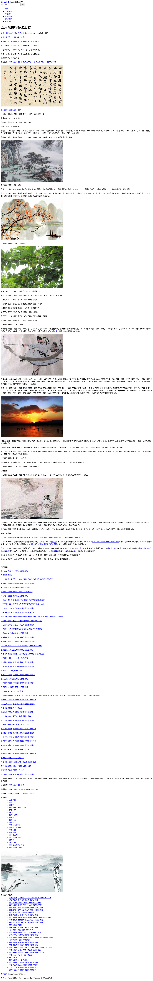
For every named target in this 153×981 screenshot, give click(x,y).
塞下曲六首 (13, 835)
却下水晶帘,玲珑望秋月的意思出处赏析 (23, 962)
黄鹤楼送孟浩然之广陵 (17, 808)
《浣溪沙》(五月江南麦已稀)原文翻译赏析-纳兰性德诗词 (21, 629)
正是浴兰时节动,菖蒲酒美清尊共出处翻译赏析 (18, 666)
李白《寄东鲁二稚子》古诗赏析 (12, 708)
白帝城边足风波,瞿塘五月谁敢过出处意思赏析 (18, 662)
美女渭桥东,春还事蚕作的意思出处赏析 (23, 945)
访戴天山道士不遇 (15, 847)
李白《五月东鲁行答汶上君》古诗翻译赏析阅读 (18, 762)
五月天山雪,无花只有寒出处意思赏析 (14, 571)
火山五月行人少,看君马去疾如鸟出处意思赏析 (18, 704)
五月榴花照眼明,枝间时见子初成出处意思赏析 (18, 733)
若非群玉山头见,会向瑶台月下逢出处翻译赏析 (26, 910)
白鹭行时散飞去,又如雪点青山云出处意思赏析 (26, 908)
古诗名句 (8, 19)
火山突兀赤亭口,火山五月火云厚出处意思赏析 (18, 625)
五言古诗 (17, 33)
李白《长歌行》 (15, 825)
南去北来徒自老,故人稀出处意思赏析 (14, 596)
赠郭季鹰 (10, 793)
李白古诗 (8, 11)
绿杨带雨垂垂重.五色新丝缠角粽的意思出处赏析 (18, 700)
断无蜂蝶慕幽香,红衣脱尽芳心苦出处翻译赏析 (18, 641)
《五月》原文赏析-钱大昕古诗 (12, 691)
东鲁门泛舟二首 (6, 575)
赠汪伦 (11, 812)
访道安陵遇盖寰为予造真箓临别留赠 (105, 542)
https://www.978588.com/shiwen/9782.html (23, 789)
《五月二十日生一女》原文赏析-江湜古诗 (16, 724)
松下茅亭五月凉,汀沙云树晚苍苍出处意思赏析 (18, 683)
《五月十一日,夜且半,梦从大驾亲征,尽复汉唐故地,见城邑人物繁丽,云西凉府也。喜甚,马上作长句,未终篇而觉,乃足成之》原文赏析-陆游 (50, 695)
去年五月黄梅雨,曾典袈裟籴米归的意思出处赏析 (18, 754)
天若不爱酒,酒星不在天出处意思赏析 (22, 967)
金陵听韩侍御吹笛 (28, 793)
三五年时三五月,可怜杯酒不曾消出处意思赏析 (18, 608)
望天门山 (12, 820)
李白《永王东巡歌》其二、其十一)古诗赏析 (25, 932)
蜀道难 (11, 805)
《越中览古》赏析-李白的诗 (19, 940)
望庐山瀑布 (13, 815)
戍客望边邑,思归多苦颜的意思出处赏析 (23, 900)
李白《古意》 (14, 830)
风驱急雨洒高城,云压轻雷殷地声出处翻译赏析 (18, 712)
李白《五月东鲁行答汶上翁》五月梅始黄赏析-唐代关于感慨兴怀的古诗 (27, 579)
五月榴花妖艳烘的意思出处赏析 (12, 758)
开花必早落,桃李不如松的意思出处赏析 (23, 935)
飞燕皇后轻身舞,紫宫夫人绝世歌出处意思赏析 (26, 920)
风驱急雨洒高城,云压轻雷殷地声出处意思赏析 (18, 774)
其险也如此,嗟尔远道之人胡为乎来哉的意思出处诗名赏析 (30, 898)
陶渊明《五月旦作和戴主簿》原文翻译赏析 (16, 592)
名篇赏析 (8, 21)
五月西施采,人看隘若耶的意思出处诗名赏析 (17, 650)
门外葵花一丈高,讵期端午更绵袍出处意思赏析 (18, 737)
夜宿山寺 (12, 810)
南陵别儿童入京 (15, 827)
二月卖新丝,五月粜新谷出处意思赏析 (14, 633)
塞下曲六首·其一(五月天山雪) (11, 671)
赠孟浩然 (12, 832)
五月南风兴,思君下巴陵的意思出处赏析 (15, 749)
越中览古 (12, 842)
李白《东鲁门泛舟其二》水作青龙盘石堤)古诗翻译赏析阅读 (23, 654)
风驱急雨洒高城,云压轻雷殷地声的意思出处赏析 (18, 729)
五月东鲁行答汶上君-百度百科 (20, 62)
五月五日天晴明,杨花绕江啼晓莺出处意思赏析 (18, 675)
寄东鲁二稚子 (78, 548)
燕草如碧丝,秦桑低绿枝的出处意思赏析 (23, 927)
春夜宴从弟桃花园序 (16, 845)
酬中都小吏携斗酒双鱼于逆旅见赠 (44, 544)
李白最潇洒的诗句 (15, 925)
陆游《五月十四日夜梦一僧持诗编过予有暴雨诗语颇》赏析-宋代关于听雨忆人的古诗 (32, 617)
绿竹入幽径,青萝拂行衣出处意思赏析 (22, 970)
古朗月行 (12, 800)
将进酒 (11, 822)
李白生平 (8, 14)
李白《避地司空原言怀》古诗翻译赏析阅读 (25, 903)
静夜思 (11, 803)
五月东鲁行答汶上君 (8, 37)
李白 (89, 193)
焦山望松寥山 (14, 957)
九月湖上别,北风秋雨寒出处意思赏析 (14, 687)
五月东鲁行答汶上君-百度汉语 (45, 62)
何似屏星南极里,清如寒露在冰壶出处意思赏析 (18, 745)
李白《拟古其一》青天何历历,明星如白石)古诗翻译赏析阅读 (31, 937)
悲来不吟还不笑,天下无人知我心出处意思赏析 (26, 923)
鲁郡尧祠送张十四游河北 (18, 960)
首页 (6, 9)
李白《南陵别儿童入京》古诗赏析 (21, 955)
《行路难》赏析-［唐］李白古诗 (21, 930)
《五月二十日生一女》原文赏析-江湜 (14, 658)
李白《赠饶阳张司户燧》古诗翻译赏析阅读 (25, 950)
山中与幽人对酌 (15, 837)
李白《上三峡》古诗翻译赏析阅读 (21, 913)
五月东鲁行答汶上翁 (8, 110)
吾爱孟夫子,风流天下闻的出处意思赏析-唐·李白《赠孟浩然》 (31, 947)
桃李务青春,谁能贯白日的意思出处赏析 (23, 915)
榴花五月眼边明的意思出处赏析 (12, 770)
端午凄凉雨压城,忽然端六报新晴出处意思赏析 (18, 612)
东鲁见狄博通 (57, 551)
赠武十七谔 (111, 548)
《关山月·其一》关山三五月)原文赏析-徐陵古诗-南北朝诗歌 (23, 600)
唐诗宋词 (8, 16)
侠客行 (11, 817)
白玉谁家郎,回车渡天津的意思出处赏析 (23, 942)
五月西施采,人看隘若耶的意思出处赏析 (15, 587)
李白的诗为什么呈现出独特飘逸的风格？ (24, 965)
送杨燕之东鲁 (71, 551)
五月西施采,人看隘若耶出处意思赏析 (14, 679)
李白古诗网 (5, 2)
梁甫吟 (53, 542)
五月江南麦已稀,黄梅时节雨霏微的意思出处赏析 (18, 741)
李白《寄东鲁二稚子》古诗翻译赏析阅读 (16, 716)
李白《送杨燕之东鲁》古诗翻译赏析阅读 (16, 766)
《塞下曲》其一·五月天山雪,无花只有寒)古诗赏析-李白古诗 (22, 604)
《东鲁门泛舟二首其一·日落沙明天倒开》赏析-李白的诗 (21, 621)
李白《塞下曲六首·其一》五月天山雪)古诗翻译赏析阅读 (21, 646)
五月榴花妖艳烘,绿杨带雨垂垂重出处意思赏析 (18, 583)
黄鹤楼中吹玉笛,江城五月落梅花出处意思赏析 (18, 637)
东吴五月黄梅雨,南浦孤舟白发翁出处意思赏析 (18, 720)
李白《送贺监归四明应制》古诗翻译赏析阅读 (25, 905)
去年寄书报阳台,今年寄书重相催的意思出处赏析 (27, 952)
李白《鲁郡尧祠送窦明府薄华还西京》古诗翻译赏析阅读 (30, 918)
